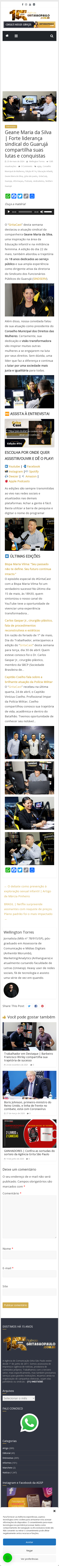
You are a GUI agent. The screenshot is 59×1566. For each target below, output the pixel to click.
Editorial (6, 1453)
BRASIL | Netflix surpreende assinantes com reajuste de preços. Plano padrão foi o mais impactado (28, 911)
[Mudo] (41, 211)
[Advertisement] (29, 68)
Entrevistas (11, 126)
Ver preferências (29, 1558)
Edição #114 (31, 171)
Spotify (34, 471)
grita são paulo (30, 176)
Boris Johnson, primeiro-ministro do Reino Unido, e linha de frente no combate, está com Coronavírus (27, 1105)
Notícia (6, 1472)
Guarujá (8, 181)
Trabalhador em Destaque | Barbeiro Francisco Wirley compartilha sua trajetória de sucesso (28, 1057)
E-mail (8, 1268)
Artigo (5, 1448)
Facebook (33, 466)
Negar (29, 1550)
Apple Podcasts (19, 481)
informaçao (18, 181)
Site (5, 1286)
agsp (39, 166)
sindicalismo (38, 181)
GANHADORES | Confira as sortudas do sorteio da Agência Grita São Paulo (29, 1152)
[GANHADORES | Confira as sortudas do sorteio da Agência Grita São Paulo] (29, 1122)
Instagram (16, 471)
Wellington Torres (37, 161)
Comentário (12, 1193)
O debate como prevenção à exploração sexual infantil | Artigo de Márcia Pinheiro (27, 891)
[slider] (48, 211)
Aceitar (29, 1542)
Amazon (31, 476)
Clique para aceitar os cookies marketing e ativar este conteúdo (29, 433)
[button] (54, 1511)
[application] (29, 212)
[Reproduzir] (8, 211)
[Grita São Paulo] (7, 36)
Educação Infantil (45, 171)
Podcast (28, 181)
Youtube (14, 466)
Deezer (13, 476)
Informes (7, 1462)
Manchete (7, 1467)
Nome (8, 1249)
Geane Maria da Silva (14, 176)
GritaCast (43, 176)
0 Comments (26, 166)
